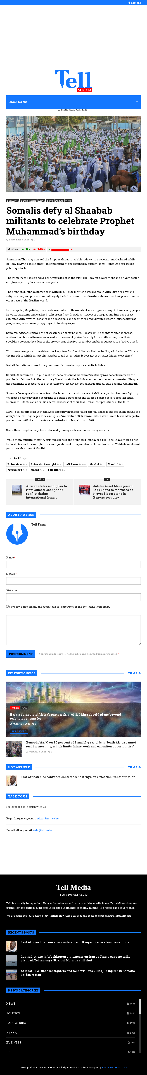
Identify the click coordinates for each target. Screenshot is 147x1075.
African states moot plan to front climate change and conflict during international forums (46, 491)
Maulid (96, 464)
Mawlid (115, 464)
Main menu (18, 101)
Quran (37, 469)
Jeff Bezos (75, 464)
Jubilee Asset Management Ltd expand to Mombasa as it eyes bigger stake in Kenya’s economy (113, 491)
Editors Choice (28, 200)
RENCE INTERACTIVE (114, 1067)
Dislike (40, 249)
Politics (59, 200)
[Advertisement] (73, 38)
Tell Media (73, 887)
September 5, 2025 (19, 239)
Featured (15, 707)
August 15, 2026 (37, 751)
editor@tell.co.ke (48, 818)
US (8, 1052)
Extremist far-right (46, 464)
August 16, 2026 (21, 723)
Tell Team (38, 524)
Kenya (41, 200)
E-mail (11, 574)
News (50, 200)
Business (13, 1042)
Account (136, 2)
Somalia (56, 469)
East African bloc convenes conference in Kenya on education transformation (78, 777)
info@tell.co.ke (43, 830)
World (68, 200)
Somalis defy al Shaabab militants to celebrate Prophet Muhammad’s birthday (70, 220)
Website (11, 590)
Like (27, 249)
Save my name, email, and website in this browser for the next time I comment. (59, 606)
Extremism (17, 464)
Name (10, 557)
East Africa (13, 200)
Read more (19, 731)
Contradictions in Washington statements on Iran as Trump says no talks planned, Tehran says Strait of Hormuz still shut (75, 958)
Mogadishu (17, 469)
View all (134, 673)
